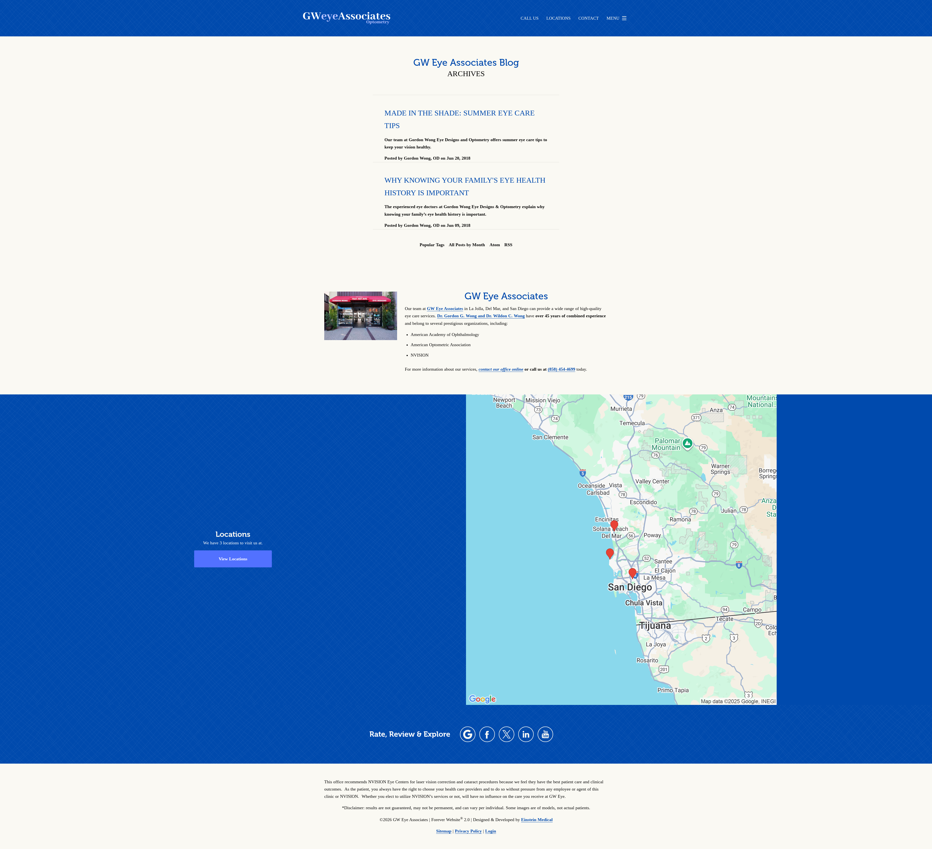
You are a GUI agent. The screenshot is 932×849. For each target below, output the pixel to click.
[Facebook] (487, 734)
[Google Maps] (467, 734)
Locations (558, 18)
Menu (613, 18)
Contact (588, 18)
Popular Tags (432, 244)
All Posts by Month (467, 244)
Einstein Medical (537, 819)
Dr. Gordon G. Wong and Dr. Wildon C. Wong (481, 315)
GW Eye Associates (445, 308)
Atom (495, 244)
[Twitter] (506, 734)
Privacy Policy (468, 831)
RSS (508, 244)
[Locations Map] (621, 549)
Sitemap (443, 831)
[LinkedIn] (526, 734)
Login (490, 831)
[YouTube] (545, 734)
